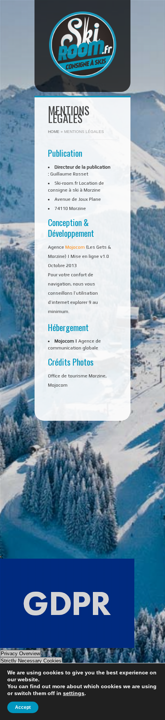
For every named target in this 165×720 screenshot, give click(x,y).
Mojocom (75, 247)
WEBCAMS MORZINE (84, 496)
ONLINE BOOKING (84, 472)
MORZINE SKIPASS (84, 544)
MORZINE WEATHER (84, 520)
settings (73, 693)
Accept (23, 707)
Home (53, 132)
